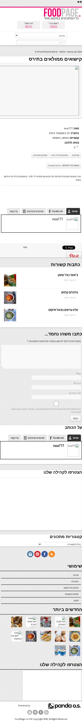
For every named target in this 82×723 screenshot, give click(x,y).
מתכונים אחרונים (35, 211)
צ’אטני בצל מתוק (68, 275)
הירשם (28, 26)
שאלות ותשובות (72, 594)
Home (70, 51)
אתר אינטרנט (75, 393)
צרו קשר (14, 211)
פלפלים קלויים (69, 292)
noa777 (68, 128)
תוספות (56, 138)
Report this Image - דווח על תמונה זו (63, 165)
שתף (25, 247)
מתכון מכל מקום (71, 587)
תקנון (76, 600)
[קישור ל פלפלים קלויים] (10, 303)
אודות (74, 211)
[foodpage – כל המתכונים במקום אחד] (62, 19)
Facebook (57, 211)
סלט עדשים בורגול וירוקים (63, 310)
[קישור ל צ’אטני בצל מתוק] (10, 286)
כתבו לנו (75, 581)
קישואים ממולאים (40, 155)
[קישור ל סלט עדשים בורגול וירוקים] (10, 321)
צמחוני (62, 51)
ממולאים (75, 155)
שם (79, 373)
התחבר (53, 26)
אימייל (78, 383)
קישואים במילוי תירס (60, 155)
